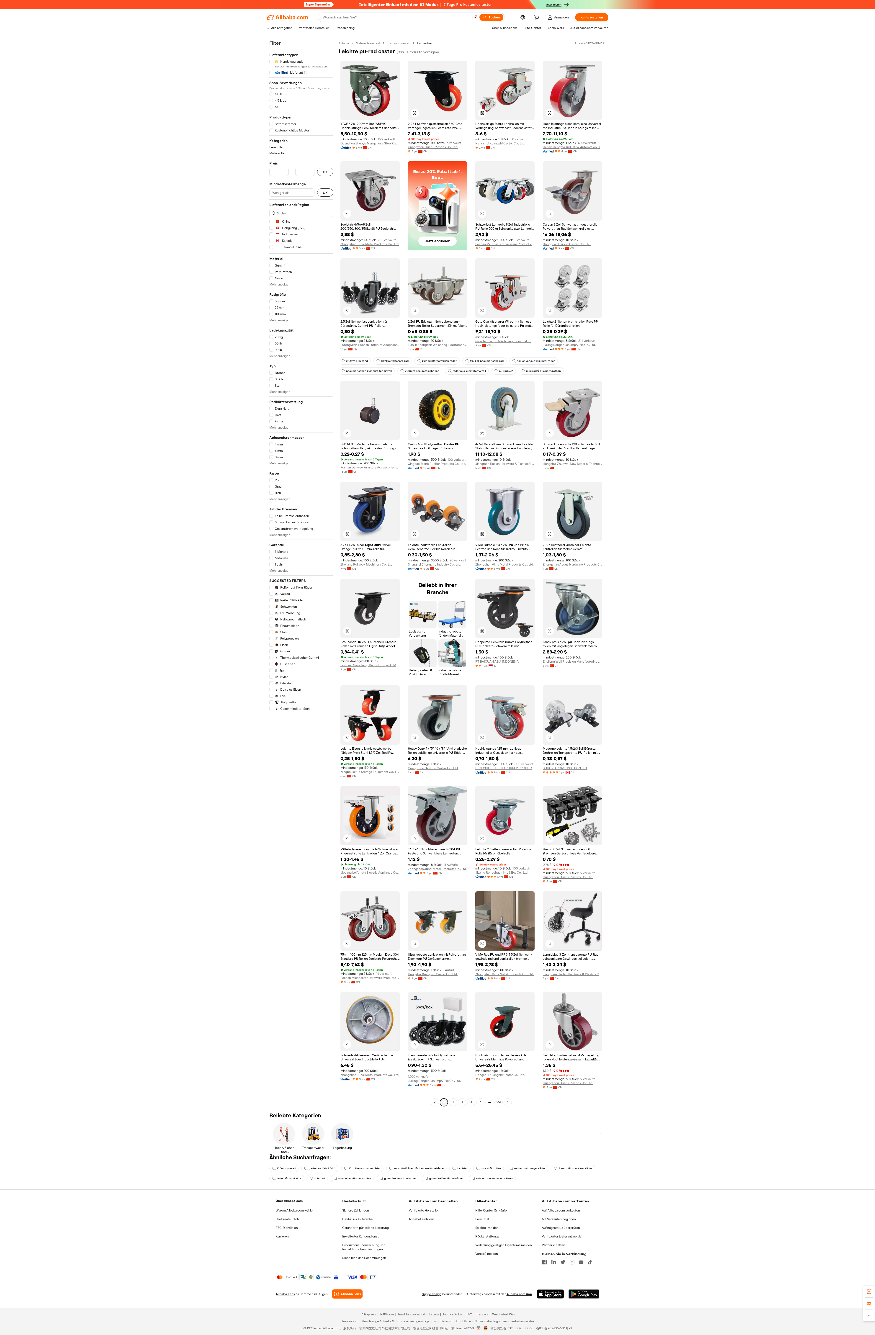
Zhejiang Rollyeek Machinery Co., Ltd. (366, 564)
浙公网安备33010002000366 (512, 1328)
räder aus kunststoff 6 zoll (469, 371)
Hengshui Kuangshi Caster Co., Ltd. (500, 143)
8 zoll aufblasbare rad (395, 361)
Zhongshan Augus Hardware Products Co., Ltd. (572, 564)
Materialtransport (368, 43)
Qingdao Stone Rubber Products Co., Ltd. (437, 464)
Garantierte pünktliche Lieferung (365, 1228)
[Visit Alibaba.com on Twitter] (563, 1262)
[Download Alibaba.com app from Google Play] (584, 1294)
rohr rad (319, 1178)
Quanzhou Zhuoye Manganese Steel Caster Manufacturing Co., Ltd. (370, 143)
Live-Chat (482, 1219)
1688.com (387, 1314)
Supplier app (431, 1294)
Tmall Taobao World (411, 1314)
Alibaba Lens (285, 1294)
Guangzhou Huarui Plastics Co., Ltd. (433, 147)
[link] (869, 1292)
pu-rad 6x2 (506, 371)
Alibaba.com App (519, 1294)
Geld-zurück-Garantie (357, 1219)
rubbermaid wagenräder (529, 1168)
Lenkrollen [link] (424, 43)
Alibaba (344, 43)
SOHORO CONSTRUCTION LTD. (565, 768)
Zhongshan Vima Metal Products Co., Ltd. (504, 564)
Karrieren (282, 1236)
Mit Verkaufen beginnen (559, 1219)
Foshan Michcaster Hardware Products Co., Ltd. (505, 244)
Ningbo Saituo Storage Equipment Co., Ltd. (370, 772)
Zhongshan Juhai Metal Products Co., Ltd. (369, 244)
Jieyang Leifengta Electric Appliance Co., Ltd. (370, 872)
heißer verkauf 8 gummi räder (536, 361)
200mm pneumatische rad (422, 371)
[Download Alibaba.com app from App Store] (550, 1294)
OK (325, 172)
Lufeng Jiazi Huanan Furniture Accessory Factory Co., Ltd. (370, 345)
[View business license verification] (478, 1328)
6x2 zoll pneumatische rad (487, 361)
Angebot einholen (421, 1219)
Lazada (434, 1314)
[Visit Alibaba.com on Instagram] (572, 1262)
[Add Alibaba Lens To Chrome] (347, 1294)
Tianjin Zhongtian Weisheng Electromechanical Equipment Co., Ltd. (437, 345)
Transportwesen (398, 43)
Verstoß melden (486, 1253)
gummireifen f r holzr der (400, 1178)
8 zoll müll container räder (575, 1168)
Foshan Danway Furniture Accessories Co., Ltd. (370, 467)
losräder (462, 1168)
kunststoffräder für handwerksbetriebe (419, 1168)
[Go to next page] (508, 1102)
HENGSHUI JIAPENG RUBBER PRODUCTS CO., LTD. (505, 768)
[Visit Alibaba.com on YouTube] (581, 1262)
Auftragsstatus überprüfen (561, 1228)
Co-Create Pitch (287, 1219)
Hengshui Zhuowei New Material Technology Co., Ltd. (572, 464)
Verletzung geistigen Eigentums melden (503, 1245)
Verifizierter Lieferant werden (562, 1236)
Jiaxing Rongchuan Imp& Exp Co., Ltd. (569, 345)
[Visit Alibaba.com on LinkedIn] (553, 1262)
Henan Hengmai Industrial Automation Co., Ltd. (572, 147)
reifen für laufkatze (289, 1178)
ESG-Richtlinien (287, 1228)
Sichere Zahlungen (355, 1210)
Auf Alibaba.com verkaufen (561, 1210)
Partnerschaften (553, 1245)
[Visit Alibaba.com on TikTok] (590, 1262)
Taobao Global (452, 1314)
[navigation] (301, 573)
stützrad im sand (357, 361)
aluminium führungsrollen (354, 1178)
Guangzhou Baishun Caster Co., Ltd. (433, 768)
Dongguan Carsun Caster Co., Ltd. (567, 244)
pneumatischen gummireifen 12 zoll (369, 371)
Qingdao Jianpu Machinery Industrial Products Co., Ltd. (505, 341)
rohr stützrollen (491, 1168)
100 (498, 1102)
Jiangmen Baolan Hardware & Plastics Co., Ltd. (505, 464)
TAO (469, 1314)
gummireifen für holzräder (446, 1178)
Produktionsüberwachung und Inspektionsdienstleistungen (363, 1247)
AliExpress (368, 1314)
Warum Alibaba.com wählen (295, 1210)
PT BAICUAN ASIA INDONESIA (497, 661)
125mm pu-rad (286, 1168)
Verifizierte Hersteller (424, 1210)
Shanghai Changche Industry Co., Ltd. (434, 564)
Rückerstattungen (488, 1236)
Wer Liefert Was (503, 1314)
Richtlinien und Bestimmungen (364, 1258)
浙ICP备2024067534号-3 (554, 1328)
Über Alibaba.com (289, 1201)
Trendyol (482, 1314)
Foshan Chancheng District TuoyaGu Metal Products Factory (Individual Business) (370, 665)
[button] (475, 17)
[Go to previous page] (435, 1102)
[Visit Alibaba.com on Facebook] (544, 1262)
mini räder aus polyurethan (543, 371)
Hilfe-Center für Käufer (491, 1210)
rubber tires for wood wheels (494, 1178)
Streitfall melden (487, 1228)
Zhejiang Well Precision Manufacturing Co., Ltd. (572, 661)
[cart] (537, 18)
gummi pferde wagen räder (439, 361)
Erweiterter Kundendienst (360, 1236)
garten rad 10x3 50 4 (322, 1168)
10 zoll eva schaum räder (365, 1168)
